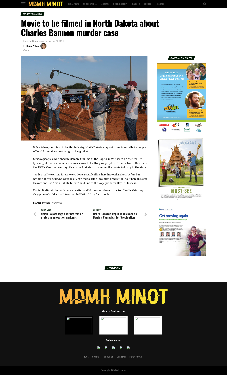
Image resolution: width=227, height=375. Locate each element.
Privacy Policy (136, 356)
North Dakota (90, 3)
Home (86, 356)
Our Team (121, 356)
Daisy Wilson (33, 46)
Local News (73, 3)
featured (57, 203)
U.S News (105, 3)
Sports (147, 3)
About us (108, 356)
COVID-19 (136, 3)
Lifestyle (160, 3)
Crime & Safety (120, 3)
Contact (96, 356)
